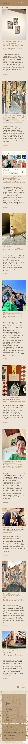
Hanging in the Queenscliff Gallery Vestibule (12, 462)
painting (5, 49)
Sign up (8, 706)
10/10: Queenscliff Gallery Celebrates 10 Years (12, 177)
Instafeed (8, 708)
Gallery (22, 47)
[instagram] (21, 2)
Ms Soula (5, 467)
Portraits (13, 181)
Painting (5, 48)
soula (12, 251)
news (22, 48)
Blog (7, 704)
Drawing (18, 248)
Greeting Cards (10, 717)
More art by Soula (10, 736)
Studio (4, 316)
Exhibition (18, 47)
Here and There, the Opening (13, 527)
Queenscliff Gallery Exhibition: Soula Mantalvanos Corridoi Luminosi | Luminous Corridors (13, 43)
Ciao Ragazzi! (7, 246)
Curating (18, 464)
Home (8, 701)
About (8, 703)
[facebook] (18, 2)
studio (4, 317)
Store (7, 714)
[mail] (25, 2)
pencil (8, 251)
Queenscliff (9, 49)
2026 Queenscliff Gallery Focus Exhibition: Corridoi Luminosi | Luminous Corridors (13, 117)
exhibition (13, 48)
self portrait (20, 467)
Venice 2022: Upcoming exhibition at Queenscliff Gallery (11, 595)
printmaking (18, 530)
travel (14, 251)
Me (17, 314)
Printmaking (9, 721)
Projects (8, 711)
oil (16, 122)
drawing (15, 249)
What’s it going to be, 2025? (12, 313)
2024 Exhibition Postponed (12, 398)
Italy (20, 48)
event (4, 122)
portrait (17, 182)
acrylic (18, 466)
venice (10, 532)
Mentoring (9, 709)
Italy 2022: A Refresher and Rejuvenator (12, 651)
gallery (17, 48)
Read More (5, 74)
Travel (8, 249)
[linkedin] (23, 2)
